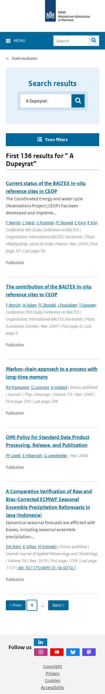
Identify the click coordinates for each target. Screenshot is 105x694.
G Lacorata (40, 387)
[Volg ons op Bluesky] (73, 652)
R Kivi (92, 222)
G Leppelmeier (55, 455)
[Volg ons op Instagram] (41, 652)
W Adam (29, 305)
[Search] (93, 40)
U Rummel (45, 222)
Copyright (52, 666)
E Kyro (80, 222)
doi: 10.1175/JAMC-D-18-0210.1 (47, 567)
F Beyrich (13, 222)
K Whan (29, 546)
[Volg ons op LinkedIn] (40, 642)
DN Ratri (13, 546)
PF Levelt (13, 455)
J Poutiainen (67, 305)
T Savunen (87, 305)
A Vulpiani (59, 387)
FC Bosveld (64, 222)
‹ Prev (15, 605)
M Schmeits (47, 546)
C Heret (28, 222)
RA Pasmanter (17, 387)
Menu (19, 40)
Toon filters (56, 139)
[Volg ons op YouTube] (57, 652)
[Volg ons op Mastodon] (89, 652)
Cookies (52, 680)
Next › (58, 605)
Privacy (53, 673)
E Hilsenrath (32, 455)
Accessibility (52, 687)
